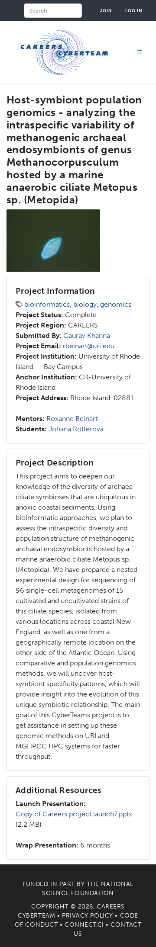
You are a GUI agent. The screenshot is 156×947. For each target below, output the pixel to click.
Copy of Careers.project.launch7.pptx (74, 814)
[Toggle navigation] (140, 52)
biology (85, 304)
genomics (115, 304)
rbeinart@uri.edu (88, 346)
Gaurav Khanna (86, 335)
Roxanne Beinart (72, 418)
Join (106, 10)
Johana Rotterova (76, 429)
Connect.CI (84, 924)
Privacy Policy (87, 915)
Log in (134, 10)
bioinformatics (47, 304)
